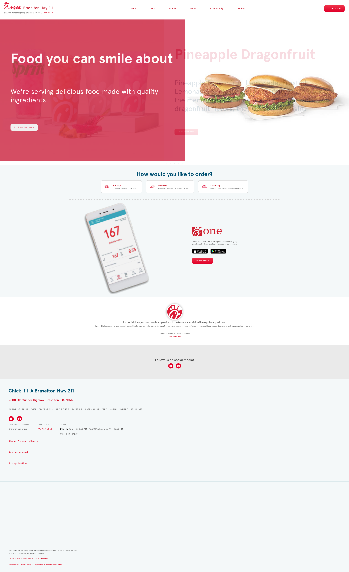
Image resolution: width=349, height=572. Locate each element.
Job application (18, 463)
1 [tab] (166, 163)
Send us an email (18, 452)
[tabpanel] (174, 90)
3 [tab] (174, 163)
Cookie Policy (26, 565)
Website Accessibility (54, 565)
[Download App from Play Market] (218, 251)
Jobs (152, 8)
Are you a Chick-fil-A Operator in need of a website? (28, 559)
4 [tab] (178, 163)
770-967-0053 (45, 429)
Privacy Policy (14, 565)
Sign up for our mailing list (24, 441)
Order (334, 8)
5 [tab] (182, 163)
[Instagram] (178, 365)
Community (216, 8)
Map (45, 13)
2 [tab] (170, 163)
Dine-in (63, 429)
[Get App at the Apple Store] (200, 251)
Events (172, 8)
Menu (133, 8)
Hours (50, 13)
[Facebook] (170, 365)
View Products (186, 131)
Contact (241, 8)
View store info (174, 337)
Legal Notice (38, 565)
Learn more (202, 260)
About (193, 8)
